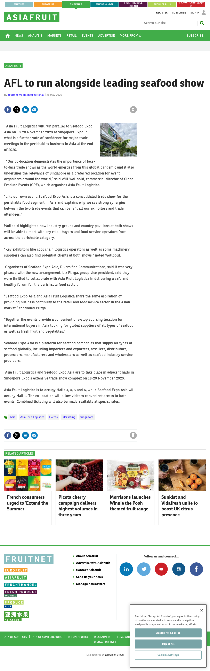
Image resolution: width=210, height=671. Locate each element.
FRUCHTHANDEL (104, 4)
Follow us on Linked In (126, 569)
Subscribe (179, 12)
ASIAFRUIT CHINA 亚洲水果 (191, 4)
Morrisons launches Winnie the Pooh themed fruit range (130, 503)
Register (162, 12)
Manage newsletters (90, 584)
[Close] (201, 610)
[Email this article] (34, 109)
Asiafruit (13, 66)
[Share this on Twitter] (16, 109)
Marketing (69, 417)
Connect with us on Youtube (161, 569)
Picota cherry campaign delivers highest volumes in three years (78, 506)
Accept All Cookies (168, 633)
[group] (129, 35)
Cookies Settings (168, 655)
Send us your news (89, 577)
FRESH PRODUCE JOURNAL (133, 4)
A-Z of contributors (47, 637)
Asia (12, 417)
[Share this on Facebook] (7, 109)
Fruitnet (19, 4)
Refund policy (78, 637)
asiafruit (76, 4)
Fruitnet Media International (26, 95)
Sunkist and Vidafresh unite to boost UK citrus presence (179, 506)
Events (53, 417)
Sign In (195, 12)
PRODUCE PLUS (162, 4)
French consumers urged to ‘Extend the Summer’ (27, 503)
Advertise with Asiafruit (93, 563)
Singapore (86, 417)
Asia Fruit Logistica (32, 417)
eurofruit (48, 4)
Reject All (168, 644)
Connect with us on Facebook (196, 569)
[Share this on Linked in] (25, 109)
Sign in (84, 101)
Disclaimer (102, 637)
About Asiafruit (87, 556)
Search (202, 23)
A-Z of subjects (16, 637)
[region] (168, 636)
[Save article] (133, 109)
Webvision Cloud (114, 654)
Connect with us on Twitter (143, 569)
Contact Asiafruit (88, 570)
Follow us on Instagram (178, 569)
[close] (137, 101)
